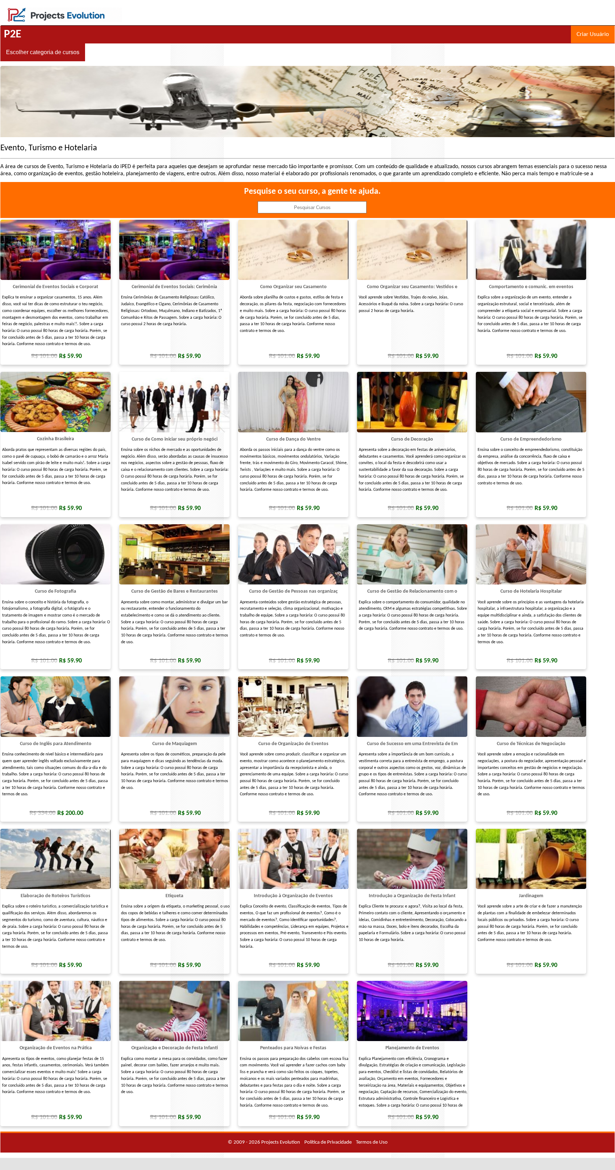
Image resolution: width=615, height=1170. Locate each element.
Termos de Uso (372, 1142)
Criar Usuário (593, 34)
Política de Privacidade (328, 1142)
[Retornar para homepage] (64, 21)
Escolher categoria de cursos (42, 52)
